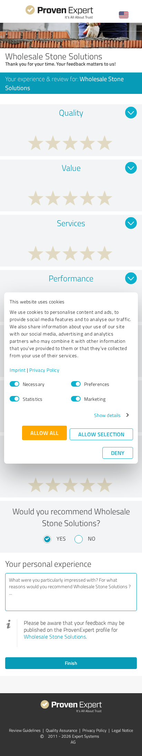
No (91, 538)
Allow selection (101, 434)
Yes (61, 538)
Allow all (44, 433)
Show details (107, 415)
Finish (71, 663)
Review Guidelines (25, 730)
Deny (117, 453)
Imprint (18, 370)
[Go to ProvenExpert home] (59, 17)
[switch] (76, 384)
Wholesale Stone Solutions (55, 636)
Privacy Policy (44, 370)
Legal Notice (122, 730)
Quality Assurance (61, 730)
